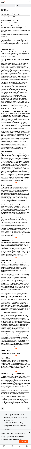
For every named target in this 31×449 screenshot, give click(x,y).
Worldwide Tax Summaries (12, 3)
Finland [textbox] (3, 5)
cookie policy (12, 439)
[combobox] (7, 5)
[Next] (28, 408)
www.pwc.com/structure (21, 418)
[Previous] (2, 408)
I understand (23, 441)
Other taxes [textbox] (20, 5)
